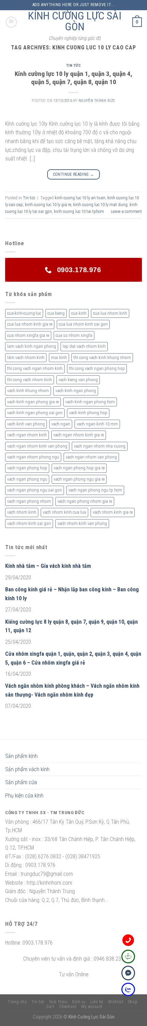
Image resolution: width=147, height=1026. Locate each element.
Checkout (68, 1006)
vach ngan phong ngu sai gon (34, 490)
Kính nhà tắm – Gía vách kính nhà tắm (48, 566)
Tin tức (73, 65)
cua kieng (56, 313)
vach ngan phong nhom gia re (84, 501)
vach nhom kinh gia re (113, 512)
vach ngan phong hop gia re (79, 467)
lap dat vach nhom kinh (84, 346)
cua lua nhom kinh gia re (29, 324)
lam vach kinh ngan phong (31, 346)
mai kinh (59, 357)
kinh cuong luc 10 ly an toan (80, 197)
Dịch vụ (78, 1001)
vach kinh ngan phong (75, 390)
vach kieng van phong (78, 379)
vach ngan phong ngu (27, 479)
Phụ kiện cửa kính (24, 795)
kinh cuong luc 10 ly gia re (48, 204)
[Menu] (11, 22)
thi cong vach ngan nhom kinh (35, 368)
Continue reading (73, 174)
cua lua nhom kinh (110, 313)
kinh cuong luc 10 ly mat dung (100, 204)
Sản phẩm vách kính (27, 769)
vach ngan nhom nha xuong (99, 446)
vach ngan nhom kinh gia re (78, 434)
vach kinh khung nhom (28, 390)
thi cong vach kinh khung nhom (102, 357)
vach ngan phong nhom (29, 501)
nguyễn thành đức (97, 100)
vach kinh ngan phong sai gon (35, 412)
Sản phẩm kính (21, 756)
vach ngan (60, 423)
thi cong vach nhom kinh (29, 379)
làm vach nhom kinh (25, 357)
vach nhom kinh (21, 512)
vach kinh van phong (26, 423)
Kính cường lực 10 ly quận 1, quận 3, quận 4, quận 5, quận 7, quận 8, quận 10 (73, 78)
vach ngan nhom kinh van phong (37, 446)
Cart (50, 1006)
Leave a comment (126, 211)
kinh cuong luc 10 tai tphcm (79, 211)
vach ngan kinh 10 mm (97, 423)
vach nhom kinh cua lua (64, 512)
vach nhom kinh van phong (82, 523)
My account (92, 1006)
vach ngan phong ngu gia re (79, 479)
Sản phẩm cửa (21, 782)
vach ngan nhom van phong (91, 457)
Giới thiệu (58, 1001)
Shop (132, 1001)
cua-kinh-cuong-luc (24, 313)
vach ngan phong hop (27, 467)
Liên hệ (97, 1001)
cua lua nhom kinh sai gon (83, 324)
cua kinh (78, 313)
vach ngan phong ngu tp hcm (95, 490)
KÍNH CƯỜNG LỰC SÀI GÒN (74, 21)
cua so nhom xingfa (74, 335)
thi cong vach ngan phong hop (97, 368)
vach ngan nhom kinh (27, 434)
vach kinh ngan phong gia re (33, 401)
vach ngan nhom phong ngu (33, 457)
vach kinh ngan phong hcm (90, 401)
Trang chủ (17, 1001)
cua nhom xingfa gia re (28, 335)
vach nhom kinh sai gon (29, 523)
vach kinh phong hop (88, 412)
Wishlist (115, 1001)
